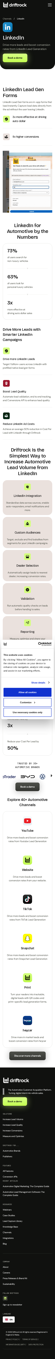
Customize (25, 702)
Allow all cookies (27, 692)
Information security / (16, 1344)
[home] (15, 5)
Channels (7, 18)
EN (11, 1319)
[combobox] (9, 1319)
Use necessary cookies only (27, 712)
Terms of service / (30, 1339)
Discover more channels (27, 1055)
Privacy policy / (13, 1339)
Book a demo (27, 786)
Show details (38, 682)
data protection (35, 1344)
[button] (49, 5)
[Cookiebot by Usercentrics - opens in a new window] (38, 644)
